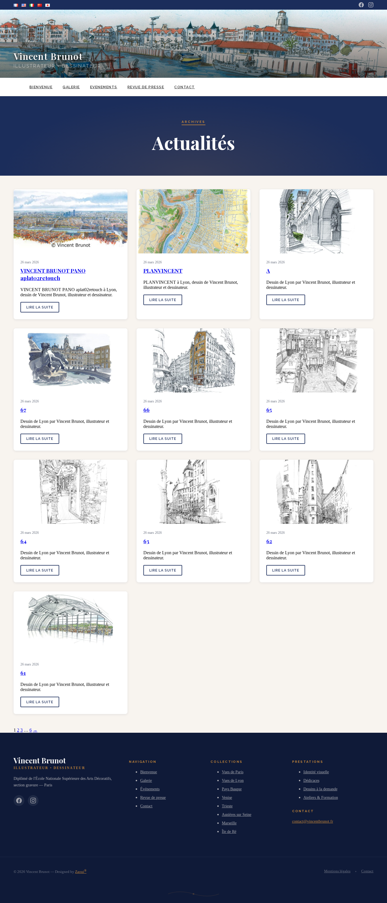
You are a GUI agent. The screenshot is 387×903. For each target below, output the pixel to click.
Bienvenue (40, 87)
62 (269, 541)
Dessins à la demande (320, 789)
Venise (227, 797)
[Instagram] (370, 4)
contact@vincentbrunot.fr (312, 821)
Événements (150, 789)
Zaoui (80, 872)
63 (146, 541)
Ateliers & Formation (320, 797)
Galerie (71, 87)
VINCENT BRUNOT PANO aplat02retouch (53, 274)
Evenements (103, 87)
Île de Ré (229, 831)
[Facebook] (361, 4)
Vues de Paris (232, 772)
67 (23, 409)
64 (23, 541)
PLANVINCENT (162, 270)
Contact (184, 87)
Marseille (229, 823)
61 (23, 672)
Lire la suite (39, 307)
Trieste (227, 806)
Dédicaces (311, 780)
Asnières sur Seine (236, 814)
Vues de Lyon (233, 780)
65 (269, 409)
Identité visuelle (316, 772)
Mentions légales (337, 871)
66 (146, 409)
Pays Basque (232, 789)
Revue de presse (145, 87)
